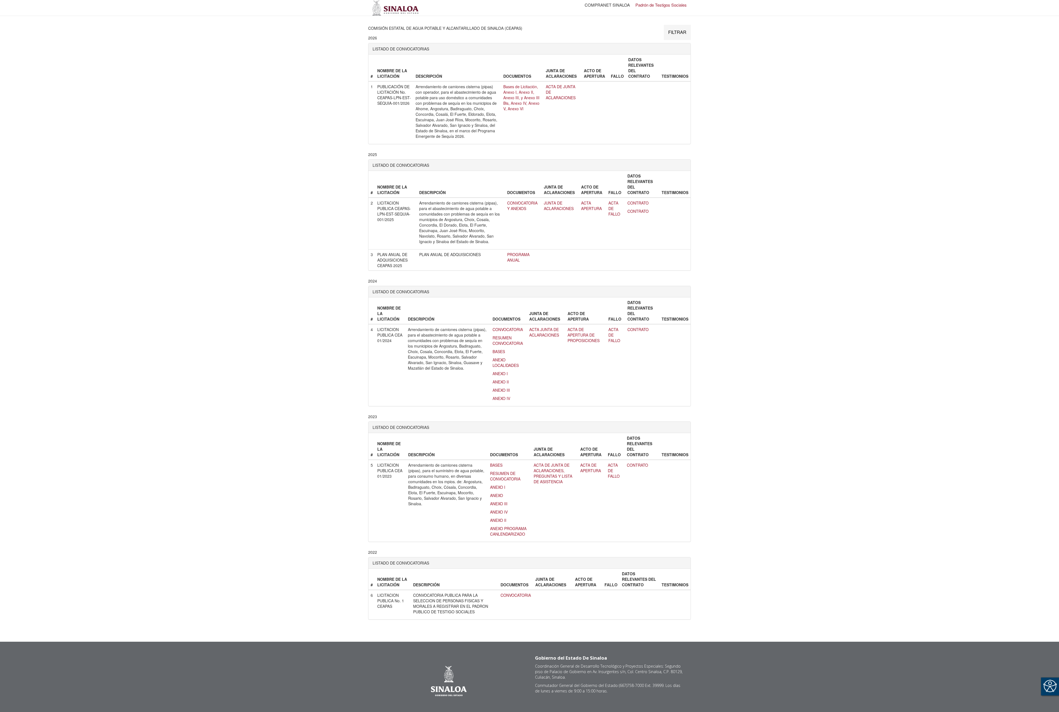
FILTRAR (677, 32)
